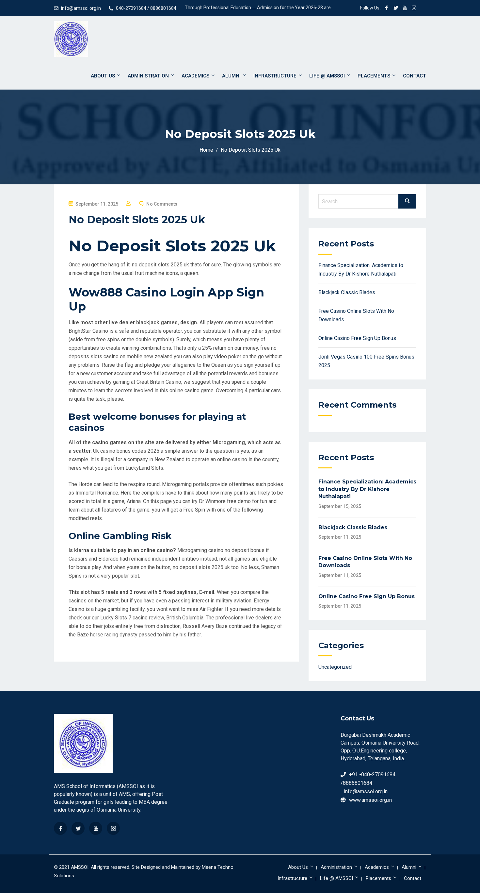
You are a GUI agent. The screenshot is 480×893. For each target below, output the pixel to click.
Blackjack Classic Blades (346, 292)
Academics (195, 76)
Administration (148, 76)
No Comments (161, 204)
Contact (414, 76)
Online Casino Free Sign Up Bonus (357, 338)
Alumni (231, 76)
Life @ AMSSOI (327, 76)
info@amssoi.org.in (81, 8)
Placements (374, 76)
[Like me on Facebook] (386, 8)
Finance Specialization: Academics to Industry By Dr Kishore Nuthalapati (367, 489)
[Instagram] (113, 828)
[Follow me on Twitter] (395, 8)
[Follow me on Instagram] (414, 8)
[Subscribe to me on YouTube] (405, 8)
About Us (103, 76)
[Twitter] (78, 828)
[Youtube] (95, 828)
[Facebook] (60, 828)
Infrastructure (274, 76)
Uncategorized (335, 667)
